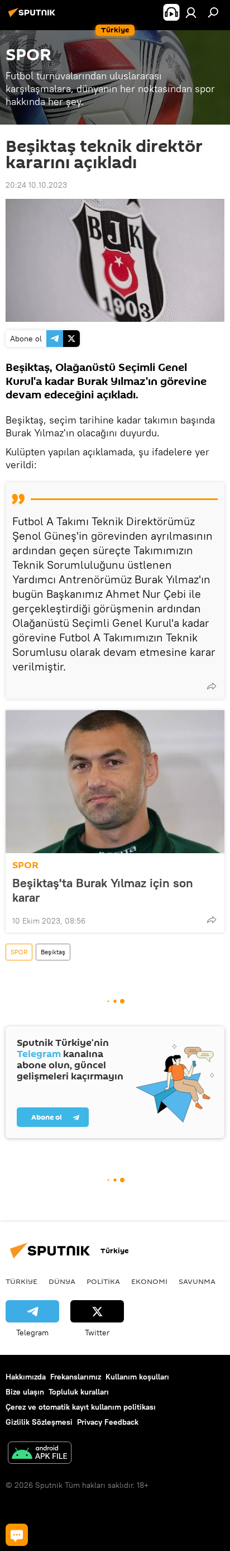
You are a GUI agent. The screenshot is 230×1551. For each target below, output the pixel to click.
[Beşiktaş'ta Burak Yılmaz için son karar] (115, 781)
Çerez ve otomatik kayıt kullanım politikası (81, 1407)
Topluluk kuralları (79, 1392)
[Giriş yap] (191, 12)
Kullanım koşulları (137, 1377)
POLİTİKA (103, 1281)
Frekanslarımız (75, 1377)
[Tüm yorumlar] (17, 1535)
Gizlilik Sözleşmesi (39, 1422)
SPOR (25, 865)
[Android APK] (40, 1454)
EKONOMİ (149, 1281)
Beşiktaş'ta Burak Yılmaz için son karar (102, 890)
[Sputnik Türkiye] (33, 17)
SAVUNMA (197, 1281)
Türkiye (21, 1281)
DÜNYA (62, 1281)
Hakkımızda (26, 1377)
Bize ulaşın (25, 1392)
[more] (211, 686)
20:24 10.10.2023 (36, 185)
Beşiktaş (53, 952)
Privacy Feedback (107, 1422)
